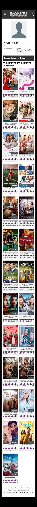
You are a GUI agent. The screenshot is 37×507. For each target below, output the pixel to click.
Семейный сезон (10, 477)
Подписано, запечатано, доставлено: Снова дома (26, 220)
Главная (4, 488)
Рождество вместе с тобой (26, 188)
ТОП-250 (10, 488)
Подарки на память (26, 91)
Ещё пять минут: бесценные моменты (27, 349)
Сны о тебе (10, 445)
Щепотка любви (26, 155)
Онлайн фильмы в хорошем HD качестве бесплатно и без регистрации (18, 14)
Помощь (10, 490)
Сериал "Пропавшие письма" (27, 284)
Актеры (23, 488)
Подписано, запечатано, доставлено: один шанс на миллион (27, 253)
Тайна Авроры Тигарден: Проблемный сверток (27, 381)
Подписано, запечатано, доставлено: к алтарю (10, 220)
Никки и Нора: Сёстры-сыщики (10, 317)
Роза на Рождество (10, 91)
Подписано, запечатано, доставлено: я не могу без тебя (10, 285)
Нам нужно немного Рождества (10, 349)
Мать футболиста (10, 187)
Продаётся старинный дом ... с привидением (10, 413)
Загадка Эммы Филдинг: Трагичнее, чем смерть (10, 381)
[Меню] (5, 14)
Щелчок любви (27, 316)
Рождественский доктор (10, 155)
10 (17, 95)
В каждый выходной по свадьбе (26, 124)
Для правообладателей (21, 490)
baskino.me (7, 493)
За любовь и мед (27, 445)
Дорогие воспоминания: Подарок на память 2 (10, 124)
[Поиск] (32, 14)
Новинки (17, 488)
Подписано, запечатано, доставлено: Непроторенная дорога (10, 253)
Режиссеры (30, 488)
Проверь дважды (27, 412)
